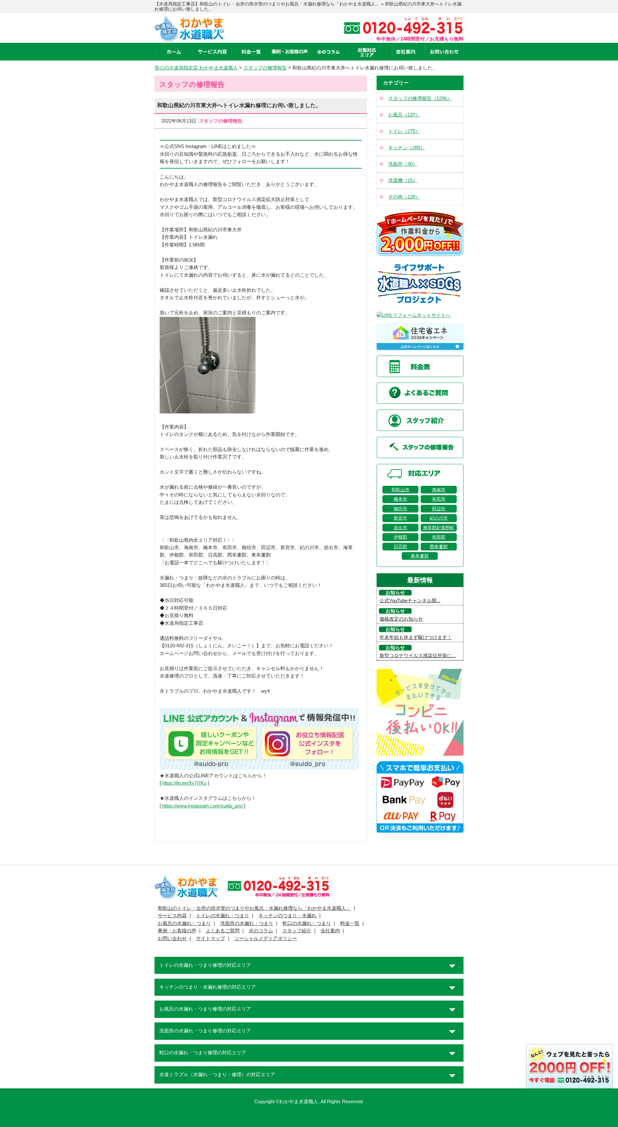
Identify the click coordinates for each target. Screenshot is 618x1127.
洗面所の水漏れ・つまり (246, 923)
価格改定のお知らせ (401, 619)
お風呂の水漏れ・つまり (184, 923)
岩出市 (400, 527)
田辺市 (438, 508)
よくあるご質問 (222, 930)
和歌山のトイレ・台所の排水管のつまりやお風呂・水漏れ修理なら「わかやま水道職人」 (254, 908)
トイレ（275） (404, 131)
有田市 (438, 499)
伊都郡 (400, 537)
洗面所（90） (402, 164)
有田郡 (438, 537)
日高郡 (400, 546)
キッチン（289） (406, 147)
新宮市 (400, 518)
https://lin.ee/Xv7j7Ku (184, 783)
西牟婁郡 (439, 546)
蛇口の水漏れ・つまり (307, 923)
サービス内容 (172, 915)
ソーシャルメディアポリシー (265, 938)
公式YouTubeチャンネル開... (409, 600)
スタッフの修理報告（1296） (420, 98)
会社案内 (330, 930)
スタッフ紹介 (296, 930)
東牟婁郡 (420, 556)
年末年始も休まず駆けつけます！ (415, 637)
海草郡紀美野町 (438, 527)
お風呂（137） (404, 114)
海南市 (438, 489)
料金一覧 (350, 923)
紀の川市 (439, 518)
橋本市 (400, 499)
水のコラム (261, 930)
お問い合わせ (172, 938)
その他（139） (404, 196)
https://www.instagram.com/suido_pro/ (202, 805)
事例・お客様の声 (177, 930)
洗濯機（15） (402, 180)
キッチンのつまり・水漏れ (287, 915)
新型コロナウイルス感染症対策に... (417, 655)
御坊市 (400, 508)
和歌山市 (400, 489)
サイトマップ (210, 938)
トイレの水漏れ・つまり (222, 915)
